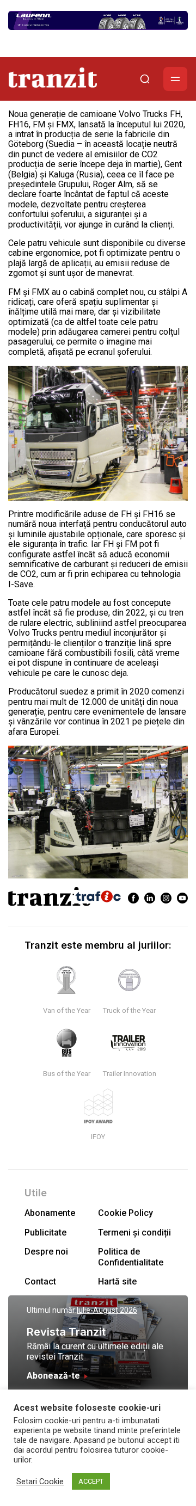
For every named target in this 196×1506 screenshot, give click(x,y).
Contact (40, 1281)
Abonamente (49, 1213)
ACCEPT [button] (90, 1481)
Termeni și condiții (134, 1232)
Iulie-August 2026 (107, 1310)
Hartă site (117, 1281)
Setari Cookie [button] (40, 1481)
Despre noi (46, 1251)
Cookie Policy (125, 1213)
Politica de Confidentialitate (130, 1256)
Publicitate (45, 1232)
